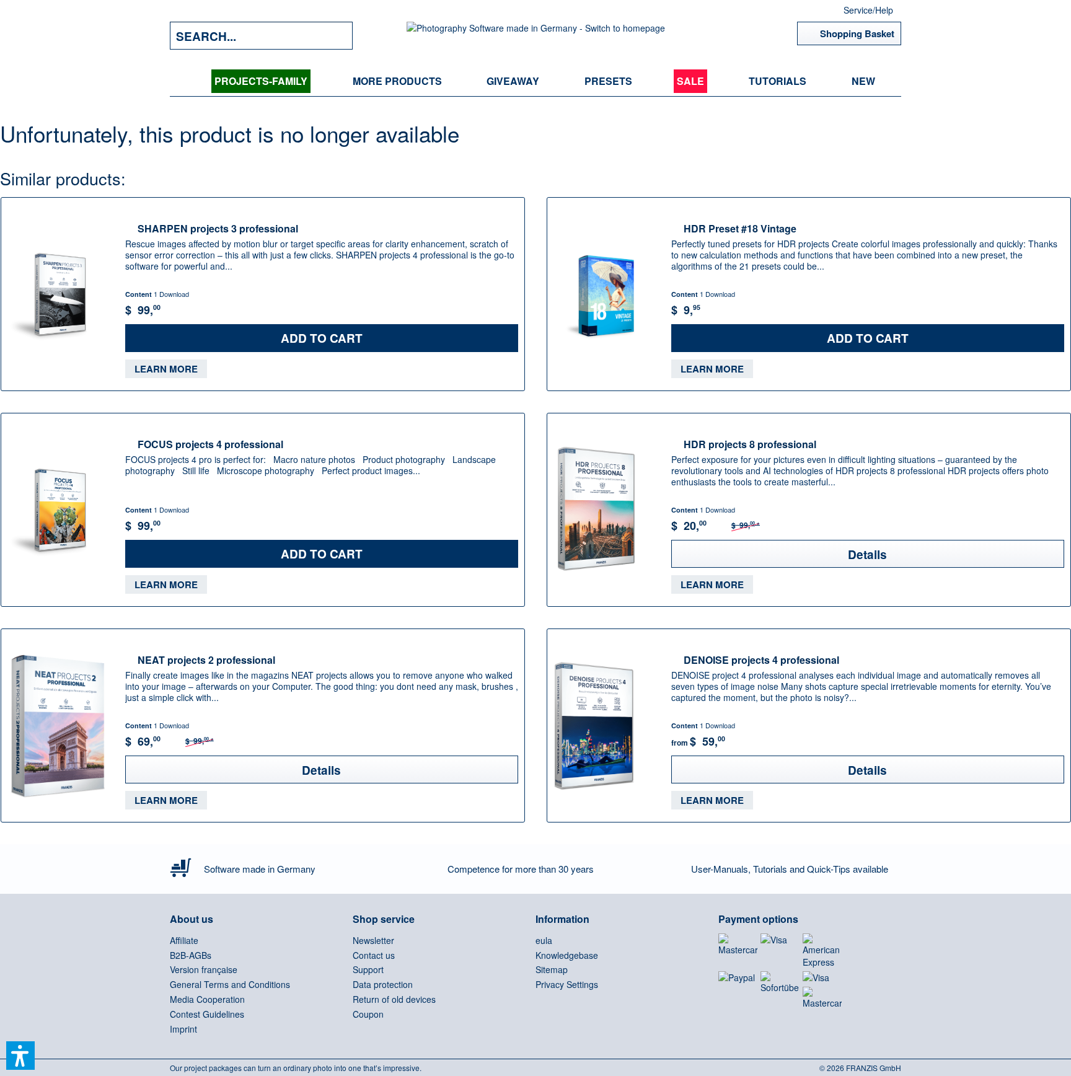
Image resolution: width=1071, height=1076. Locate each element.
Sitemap (552, 969)
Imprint (183, 1029)
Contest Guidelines (207, 1014)
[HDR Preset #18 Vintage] (606, 294)
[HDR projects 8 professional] (606, 510)
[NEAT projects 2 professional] (60, 725)
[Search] (334, 35)
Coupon (368, 1014)
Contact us (374, 955)
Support (368, 969)
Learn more (166, 369)
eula (544, 940)
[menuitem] (261, 81)
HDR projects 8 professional (750, 444)
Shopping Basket (857, 33)
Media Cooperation (207, 999)
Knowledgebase (567, 955)
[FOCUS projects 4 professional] (60, 510)
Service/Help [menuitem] (868, 10)
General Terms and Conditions (230, 984)
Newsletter (373, 940)
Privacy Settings (567, 984)
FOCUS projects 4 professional (210, 444)
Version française (203, 969)
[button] (20, 1055)
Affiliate (184, 940)
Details (867, 554)
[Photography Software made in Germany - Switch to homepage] (536, 36)
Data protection (383, 984)
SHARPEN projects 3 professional (218, 228)
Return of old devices (394, 999)
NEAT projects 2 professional (206, 659)
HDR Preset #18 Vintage (740, 228)
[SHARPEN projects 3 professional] (60, 294)
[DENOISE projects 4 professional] (606, 725)
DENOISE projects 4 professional (761, 659)
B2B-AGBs (190, 955)
